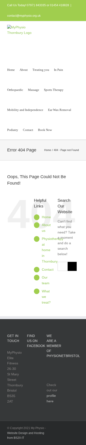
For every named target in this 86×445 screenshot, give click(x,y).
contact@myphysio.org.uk (24, 15)
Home (46, 217)
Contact (48, 269)
